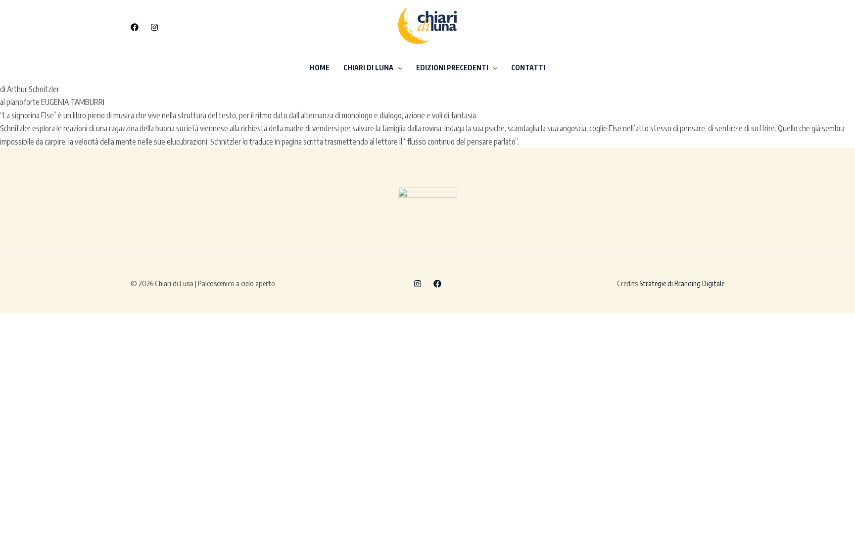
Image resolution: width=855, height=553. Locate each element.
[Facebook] (135, 27)
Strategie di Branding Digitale (681, 283)
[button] (674, 26)
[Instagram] (154, 27)
